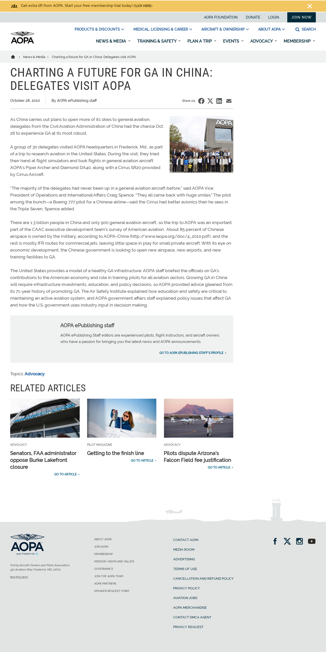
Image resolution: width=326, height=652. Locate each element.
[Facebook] (276, 542)
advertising (184, 559)
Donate (253, 17)
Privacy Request (188, 627)
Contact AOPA (186, 540)
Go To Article (65, 474)
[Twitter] (289, 542)
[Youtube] (312, 542)
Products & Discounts (97, 29)
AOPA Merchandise (190, 607)
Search (308, 29)
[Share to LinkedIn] (219, 101)
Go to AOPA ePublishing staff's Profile (191, 353)
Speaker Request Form (111, 591)
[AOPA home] (22, 42)
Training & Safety (157, 41)
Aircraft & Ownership (223, 29)
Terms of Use (185, 569)
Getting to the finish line (115, 453)
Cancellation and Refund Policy (203, 578)
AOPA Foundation (221, 17)
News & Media (111, 41)
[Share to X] (210, 101)
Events (231, 41)
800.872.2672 (19, 577)
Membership (298, 41)
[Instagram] (301, 542)
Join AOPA (101, 546)
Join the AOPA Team (108, 576)
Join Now (301, 17)
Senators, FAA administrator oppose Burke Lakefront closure (43, 460)
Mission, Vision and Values (114, 561)
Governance (103, 569)
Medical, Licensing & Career (160, 29)
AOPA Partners (105, 583)
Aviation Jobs (185, 598)
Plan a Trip (200, 41)
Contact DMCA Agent (192, 617)
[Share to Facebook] (201, 101)
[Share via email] (229, 101)
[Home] (16, 56)
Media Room (183, 549)
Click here (142, 6)
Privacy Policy (186, 588)
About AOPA (269, 29)
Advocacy (262, 41)
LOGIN (273, 17)
